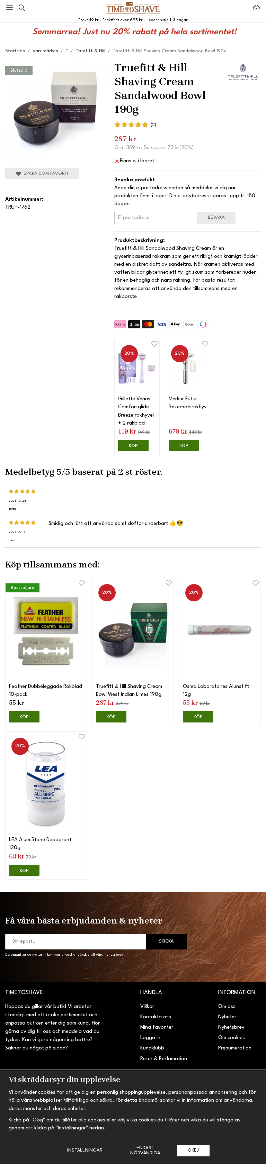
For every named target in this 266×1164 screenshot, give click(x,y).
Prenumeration (234, 1048)
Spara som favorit (45, 173)
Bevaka (216, 217)
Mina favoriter (156, 1027)
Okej (193, 1150)
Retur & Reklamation (163, 1059)
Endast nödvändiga (145, 1150)
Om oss (227, 1006)
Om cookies (231, 1037)
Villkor (147, 1006)
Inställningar (85, 1150)
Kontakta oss (155, 1017)
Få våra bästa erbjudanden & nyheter (83, 920)
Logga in (150, 1037)
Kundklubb (152, 1048)
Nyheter (227, 1017)
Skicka (166, 941)
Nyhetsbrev (231, 1027)
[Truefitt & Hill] (243, 71)
